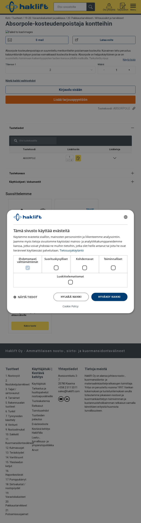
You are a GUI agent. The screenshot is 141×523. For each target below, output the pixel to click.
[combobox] (126, 217)
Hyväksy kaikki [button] (109, 296)
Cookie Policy (70, 306)
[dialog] (70, 261)
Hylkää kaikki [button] (71, 296)
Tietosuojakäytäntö (72, 250)
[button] (25, 297)
